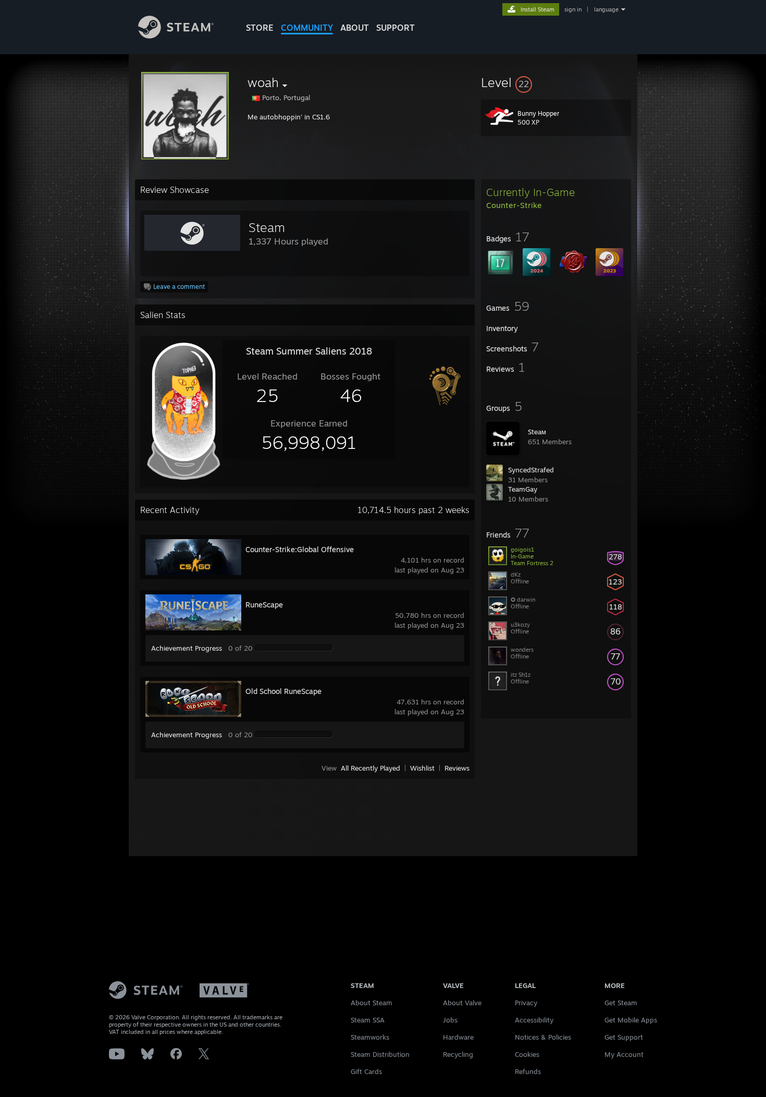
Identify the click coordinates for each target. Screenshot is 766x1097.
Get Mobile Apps (630, 1020)
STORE (260, 27)
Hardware (458, 1037)
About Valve (462, 1002)
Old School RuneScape (283, 691)
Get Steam (620, 1002)
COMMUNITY (307, 27)
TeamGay (522, 489)
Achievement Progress (186, 648)
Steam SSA (368, 1020)
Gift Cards (366, 1071)
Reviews (457, 768)
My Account (624, 1054)
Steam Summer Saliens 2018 (309, 351)
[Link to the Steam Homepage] (176, 35)
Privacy (526, 1002)
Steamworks (370, 1037)
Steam (267, 227)
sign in (573, 9)
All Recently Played (370, 768)
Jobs (450, 1020)
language (606, 9)
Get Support (623, 1037)
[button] (556, 82)
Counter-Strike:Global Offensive (299, 549)
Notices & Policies (543, 1037)
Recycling (458, 1054)
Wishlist (422, 768)
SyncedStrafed (531, 470)
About (354, 27)
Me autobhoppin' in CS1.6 (289, 117)
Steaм (537, 432)
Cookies (527, 1054)
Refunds (528, 1071)
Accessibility (534, 1020)
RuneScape (264, 604)
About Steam (371, 1002)
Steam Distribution (380, 1054)
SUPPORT (395, 27)
